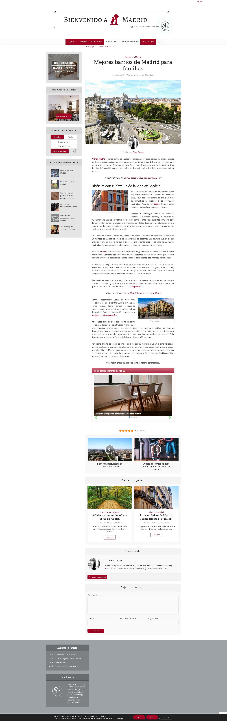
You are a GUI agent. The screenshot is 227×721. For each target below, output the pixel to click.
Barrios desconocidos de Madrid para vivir (142, 178)
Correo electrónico (127, 618)
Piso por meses (64, 146)
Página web (153, 618)
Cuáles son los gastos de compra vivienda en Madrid (118, 413)
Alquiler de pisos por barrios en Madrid (63, 666)
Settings (166, 717)
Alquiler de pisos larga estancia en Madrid (65, 658)
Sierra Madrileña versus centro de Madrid (142, 293)
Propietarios (96, 41)
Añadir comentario (133, 75)
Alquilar (71, 41)
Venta (70, 137)
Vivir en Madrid (129, 41)
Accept (139, 717)
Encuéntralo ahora (60, 151)
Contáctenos (148, 41)
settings (120, 718)
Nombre (91, 618)
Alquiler (57, 137)
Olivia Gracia (149, 75)
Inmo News (110, 41)
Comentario (92, 595)
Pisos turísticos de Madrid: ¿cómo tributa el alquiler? (156, 517)
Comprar (83, 41)
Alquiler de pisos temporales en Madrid (63, 655)
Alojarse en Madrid (133, 57)
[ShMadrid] (113, 22)
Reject (152, 717)
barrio (157, 204)
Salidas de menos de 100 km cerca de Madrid (109, 517)
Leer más (109, 537)
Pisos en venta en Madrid (109, 512)
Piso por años (63, 142)
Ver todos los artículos (97, 577)
